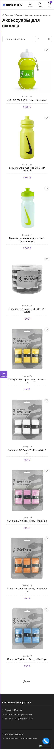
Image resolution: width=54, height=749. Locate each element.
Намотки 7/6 (27, 305)
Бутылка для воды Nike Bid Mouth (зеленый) (27, 169)
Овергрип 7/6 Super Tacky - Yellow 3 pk (27, 381)
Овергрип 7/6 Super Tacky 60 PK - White (27, 310)
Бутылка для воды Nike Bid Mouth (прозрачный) (27, 240)
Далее (26, 681)
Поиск (39, 6)
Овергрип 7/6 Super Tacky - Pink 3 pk (27, 520)
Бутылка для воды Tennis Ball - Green (27, 99)
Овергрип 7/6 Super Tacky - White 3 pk (27, 451)
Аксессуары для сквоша (37, 15)
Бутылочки (27, 96)
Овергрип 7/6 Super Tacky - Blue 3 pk (27, 659)
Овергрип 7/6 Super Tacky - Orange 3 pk (27, 590)
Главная (9, 15)
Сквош (19, 15)
